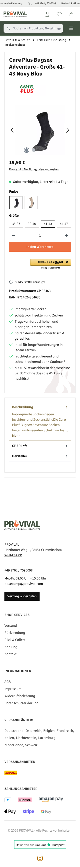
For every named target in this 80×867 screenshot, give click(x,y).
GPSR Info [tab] (20, 445)
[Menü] (71, 28)
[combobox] (38, 28)
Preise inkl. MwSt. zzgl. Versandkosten (34, 169)
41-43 (48, 223)
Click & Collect (14, 639)
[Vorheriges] (12, 130)
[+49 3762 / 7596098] (28, 3)
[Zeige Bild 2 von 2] (33, 150)
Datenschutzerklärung (21, 703)
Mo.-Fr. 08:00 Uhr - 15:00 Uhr (25, 578)
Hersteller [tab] (19, 456)
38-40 (32, 223)
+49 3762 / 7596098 (18, 570)
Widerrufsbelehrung (19, 696)
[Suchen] (8, 28)
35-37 (16, 223)
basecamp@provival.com (23, 583)
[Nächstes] (67, 130)
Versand (10, 625)
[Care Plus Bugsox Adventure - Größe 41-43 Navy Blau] (40, 130)
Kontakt (10, 654)
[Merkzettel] (59, 14)
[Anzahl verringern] (13, 235)
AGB (7, 681)
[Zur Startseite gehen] (15, 14)
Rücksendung (14, 632)
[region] (40, 130)
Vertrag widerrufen (22, 596)
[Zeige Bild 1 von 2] (26, 150)
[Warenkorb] (71, 14)
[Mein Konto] (47, 14)
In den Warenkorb (40, 246)
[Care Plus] (40, 88)
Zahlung (10, 647)
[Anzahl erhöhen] (66, 235)
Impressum (12, 688)
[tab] (40, 421)
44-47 (64, 223)
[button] (50, 264)
